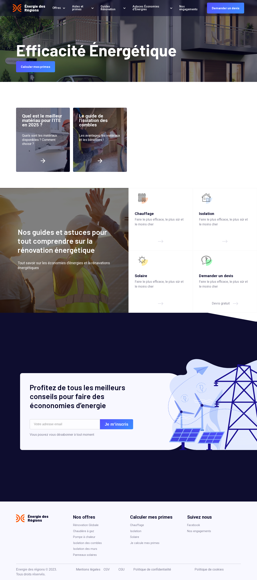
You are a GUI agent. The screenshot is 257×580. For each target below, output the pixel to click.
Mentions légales (88, 569)
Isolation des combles (87, 543)
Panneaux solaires (85, 555)
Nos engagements (199, 531)
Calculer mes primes (35, 66)
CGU (121, 569)
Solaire (134, 537)
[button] (58, 8)
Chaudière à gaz (83, 531)
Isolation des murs (85, 549)
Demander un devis (225, 8)
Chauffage (137, 525)
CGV (107, 569)
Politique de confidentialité (152, 569)
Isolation (135, 531)
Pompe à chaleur (84, 537)
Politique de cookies (209, 569)
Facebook (193, 525)
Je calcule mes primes (144, 543)
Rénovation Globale (86, 525)
